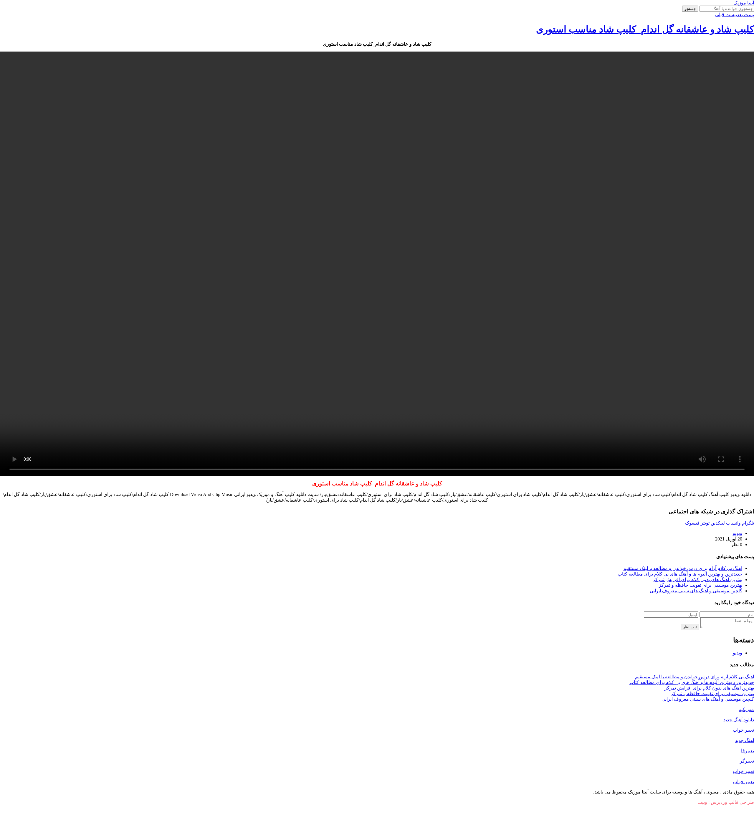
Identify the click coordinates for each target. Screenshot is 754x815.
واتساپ (733, 522)
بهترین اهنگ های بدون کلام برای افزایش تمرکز (697, 579)
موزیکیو (746, 709)
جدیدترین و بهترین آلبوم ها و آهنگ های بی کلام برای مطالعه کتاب (680, 573)
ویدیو (737, 533)
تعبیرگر (747, 760)
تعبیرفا (747, 750)
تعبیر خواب (743, 730)
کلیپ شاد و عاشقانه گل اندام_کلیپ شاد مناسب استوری (645, 29)
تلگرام (748, 522)
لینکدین (718, 522)
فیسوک (692, 522)
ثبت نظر (690, 627)
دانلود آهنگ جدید (738, 719)
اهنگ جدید (744, 740)
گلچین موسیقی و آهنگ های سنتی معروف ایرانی (696, 590)
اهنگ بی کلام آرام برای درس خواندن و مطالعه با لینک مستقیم (682, 568)
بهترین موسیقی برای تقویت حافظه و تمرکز (700, 585)
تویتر (705, 522)
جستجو (690, 8)
